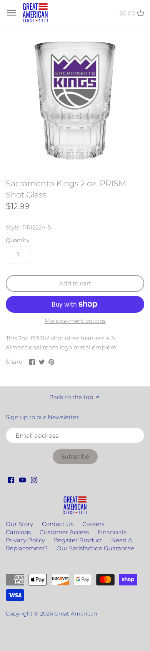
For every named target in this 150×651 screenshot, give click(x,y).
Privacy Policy (25, 540)
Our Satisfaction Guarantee (95, 548)
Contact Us (57, 524)
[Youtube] (22, 479)
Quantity (18, 240)
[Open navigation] (11, 13)
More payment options (75, 321)
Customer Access (64, 532)
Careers (93, 524)
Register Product (78, 540)
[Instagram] (34, 479)
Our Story (19, 524)
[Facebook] (11, 479)
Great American (75, 614)
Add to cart (75, 283)
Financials (112, 532)
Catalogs (18, 532)
